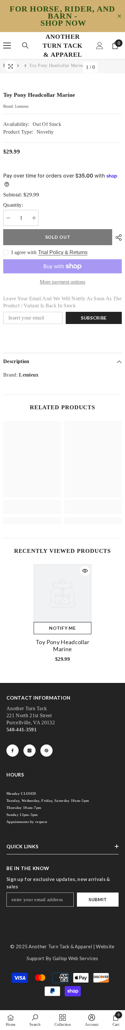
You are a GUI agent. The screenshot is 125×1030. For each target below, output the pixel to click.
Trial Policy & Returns (63, 252)
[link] (32, 507)
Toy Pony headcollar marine (62, 645)
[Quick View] (85, 571)
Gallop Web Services (75, 958)
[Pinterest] (46, 750)
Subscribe (94, 317)
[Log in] (99, 45)
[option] (62, 615)
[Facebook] (12, 750)
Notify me (62, 628)
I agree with (24, 252)
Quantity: (13, 205)
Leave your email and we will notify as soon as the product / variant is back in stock (62, 302)
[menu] (7, 45)
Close (119, 16)
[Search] (25, 45)
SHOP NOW (63, 23)
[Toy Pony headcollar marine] (62, 593)
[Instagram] (29, 750)
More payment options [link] (62, 282)
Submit (97, 899)
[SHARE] (117, 237)
